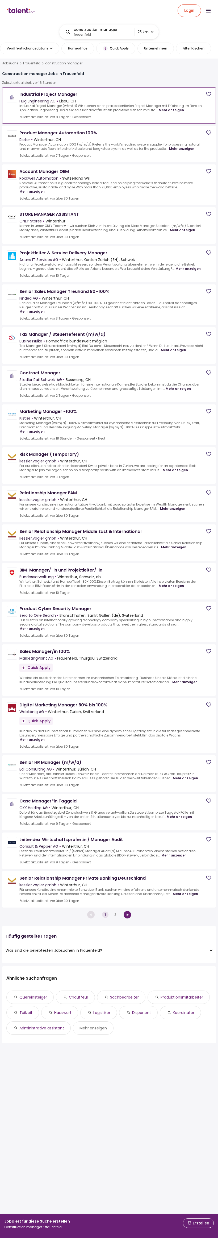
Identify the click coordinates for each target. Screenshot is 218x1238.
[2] (127, 914)
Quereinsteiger (33, 997)
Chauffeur (78, 997)
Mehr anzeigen (171, 110)
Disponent (141, 1012)
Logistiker (101, 1012)
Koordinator (183, 1012)
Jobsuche (10, 63)
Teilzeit (25, 1012)
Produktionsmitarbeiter (182, 997)
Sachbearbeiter (124, 997)
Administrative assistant (41, 1028)
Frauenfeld (31, 63)
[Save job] (208, 94)
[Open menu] (208, 10)
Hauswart (63, 1012)
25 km (143, 32)
